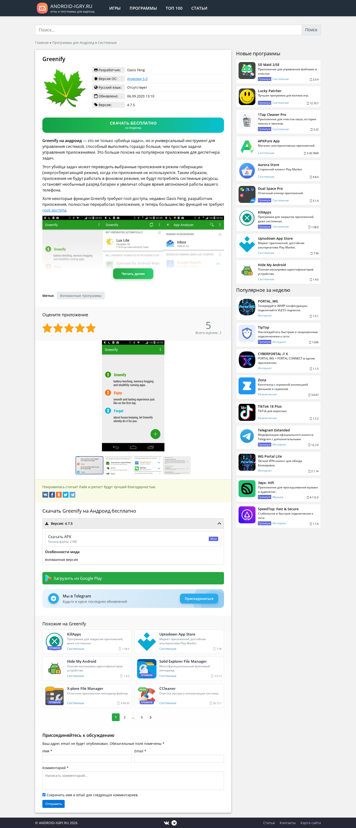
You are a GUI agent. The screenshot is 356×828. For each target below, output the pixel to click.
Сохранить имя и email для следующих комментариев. (93, 795)
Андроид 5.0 (137, 78)
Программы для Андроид (73, 42)
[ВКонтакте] (45, 495)
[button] (227, 345)
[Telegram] (72, 495)
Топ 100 (174, 8)
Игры (115, 8)
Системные (107, 42)
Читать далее (133, 274)
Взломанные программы (80, 295)
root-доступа (54, 210)
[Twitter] (66, 495)
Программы (143, 8)
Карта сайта (311, 822)
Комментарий (54, 767)
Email (138, 751)
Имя (45, 751)
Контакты (288, 822)
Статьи (199, 8)
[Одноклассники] (59, 495)
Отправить (53, 804)
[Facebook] (52, 495)
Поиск (311, 29)
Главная (42, 42)
